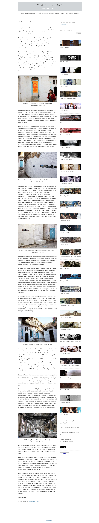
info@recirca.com (34, 501)
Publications (44, 13)
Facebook (63, 24)
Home (22, 13)
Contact (76, 13)
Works (38, 13)
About (26, 13)
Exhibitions (32, 13)
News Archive (69, 13)
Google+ (49, 521)
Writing (62, 13)
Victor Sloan (50, 5)
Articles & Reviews (54, 13)
